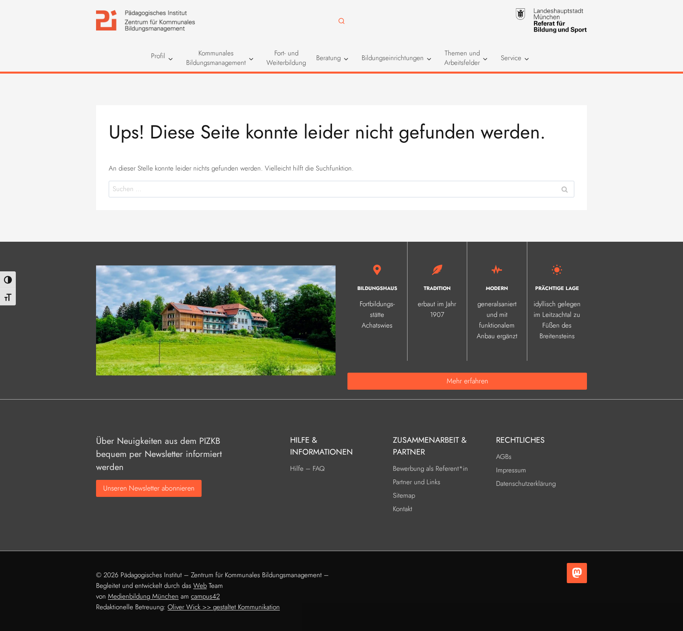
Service (511, 58)
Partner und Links (416, 482)
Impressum (511, 470)
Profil (158, 56)
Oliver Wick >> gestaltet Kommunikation (224, 607)
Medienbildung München (143, 596)
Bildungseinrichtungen (393, 58)
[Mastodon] (577, 573)
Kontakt (402, 509)
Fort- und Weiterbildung (286, 57)
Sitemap (404, 495)
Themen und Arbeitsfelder (462, 57)
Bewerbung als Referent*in (430, 468)
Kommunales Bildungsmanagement (216, 57)
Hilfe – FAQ (307, 468)
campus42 (205, 596)
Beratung (328, 58)
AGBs (503, 456)
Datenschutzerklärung (526, 483)
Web (200, 585)
